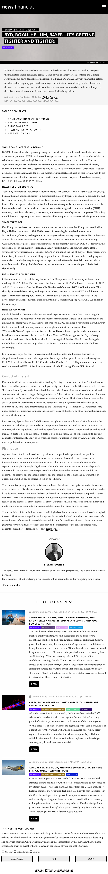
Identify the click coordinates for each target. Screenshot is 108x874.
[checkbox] (2, 851)
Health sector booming (23, 122)
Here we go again (19, 133)
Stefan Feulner (50, 97)
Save (54, 858)
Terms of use (52, 528)
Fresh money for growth (24, 129)
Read (34, 684)
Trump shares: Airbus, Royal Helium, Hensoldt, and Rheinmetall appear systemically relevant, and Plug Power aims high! (63, 620)
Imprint (39, 869)
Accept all (17, 858)
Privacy (49, 869)
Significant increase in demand (28, 119)
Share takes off (18, 126)
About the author (12, 585)
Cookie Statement (64, 869)
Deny (91, 858)
